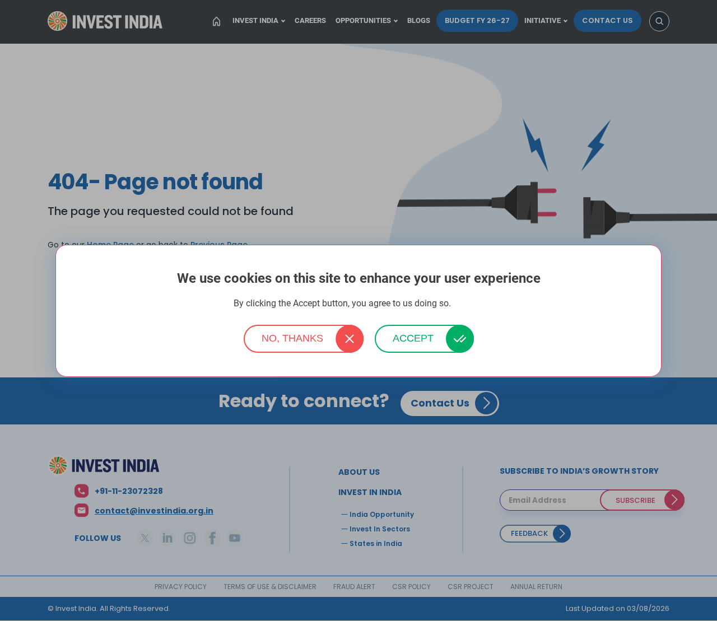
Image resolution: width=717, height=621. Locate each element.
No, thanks (292, 338)
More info (468, 304)
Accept (413, 338)
